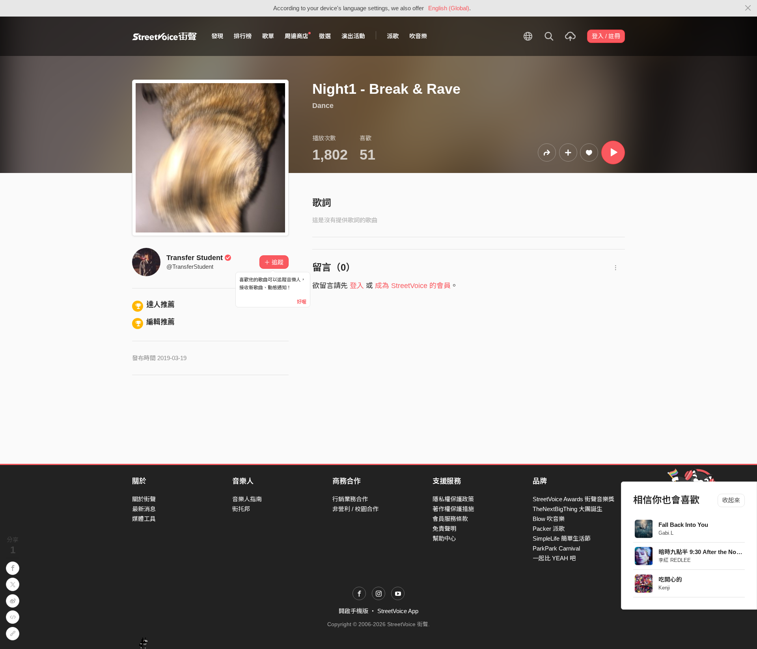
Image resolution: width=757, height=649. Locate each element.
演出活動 (353, 36)
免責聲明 (444, 528)
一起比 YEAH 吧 (554, 558)
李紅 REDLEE (675, 560)
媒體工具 (144, 518)
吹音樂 (418, 36)
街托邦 (241, 509)
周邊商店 (296, 36)
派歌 (393, 36)
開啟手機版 (353, 611)
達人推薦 (160, 305)
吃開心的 (670, 579)
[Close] (748, 8)
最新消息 (144, 509)
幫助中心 (444, 538)
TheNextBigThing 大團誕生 (567, 509)
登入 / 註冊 (606, 36)
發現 (217, 36)
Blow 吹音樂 (549, 518)
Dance (323, 106)
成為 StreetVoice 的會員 (413, 286)
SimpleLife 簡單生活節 (562, 538)
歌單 (268, 36)
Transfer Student (194, 258)
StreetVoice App (397, 611)
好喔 (301, 302)
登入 (357, 286)
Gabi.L (666, 533)
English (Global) (448, 8)
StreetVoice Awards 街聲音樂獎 (573, 499)
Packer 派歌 (549, 528)
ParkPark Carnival (556, 548)
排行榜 (243, 36)
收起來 (731, 500)
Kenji (664, 588)
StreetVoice (164, 36)
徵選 (325, 36)
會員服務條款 (450, 518)
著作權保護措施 (453, 509)
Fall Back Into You (684, 524)
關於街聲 (144, 499)
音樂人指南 (247, 499)
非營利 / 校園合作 (355, 509)
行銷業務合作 (350, 499)
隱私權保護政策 (453, 499)
